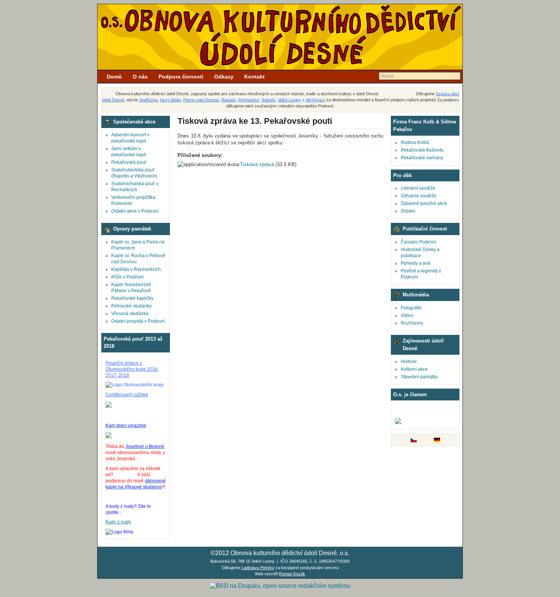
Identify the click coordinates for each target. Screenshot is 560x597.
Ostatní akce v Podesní (134, 211)
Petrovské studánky (131, 306)
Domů (114, 77)
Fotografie (411, 308)
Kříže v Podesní (127, 277)
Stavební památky (419, 376)
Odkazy (224, 77)
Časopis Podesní (418, 242)
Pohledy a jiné (415, 263)
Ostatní (408, 211)
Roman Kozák (292, 573)
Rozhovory (412, 323)
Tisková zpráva (257, 164)
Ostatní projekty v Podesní (138, 321)
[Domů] (280, 68)
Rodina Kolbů (415, 142)
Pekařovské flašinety (422, 150)
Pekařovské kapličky (132, 298)
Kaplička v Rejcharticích (136, 269)
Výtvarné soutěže (419, 195)
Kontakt (254, 77)
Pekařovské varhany (422, 157)
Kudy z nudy (118, 522)
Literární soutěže (418, 188)
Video (407, 315)
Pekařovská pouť (129, 162)
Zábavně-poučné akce (424, 203)
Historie (409, 361)
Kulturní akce (414, 369)
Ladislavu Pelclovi (258, 567)
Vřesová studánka (130, 313)
